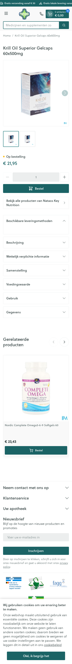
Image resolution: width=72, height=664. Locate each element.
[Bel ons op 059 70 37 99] (41, 14)
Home (7, 36)
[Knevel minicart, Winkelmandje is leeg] (49, 13)
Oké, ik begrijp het (36, 656)
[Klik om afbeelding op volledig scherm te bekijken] (36, 93)
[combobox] (31, 25)
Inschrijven (36, 550)
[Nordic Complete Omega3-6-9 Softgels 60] (36, 388)
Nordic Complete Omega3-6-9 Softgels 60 (31, 425)
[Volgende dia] (64, 342)
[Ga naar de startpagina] (24, 14)
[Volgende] (65, 93)
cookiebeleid (53, 645)
